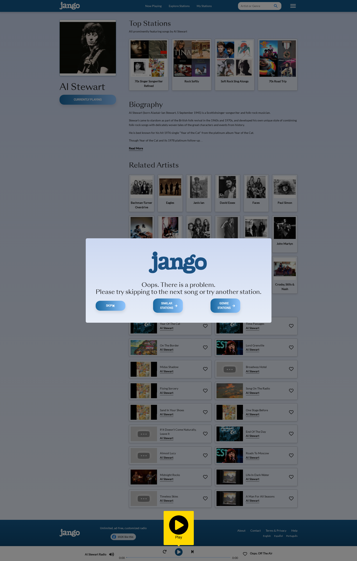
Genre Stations (224, 306)
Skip (109, 305)
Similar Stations (166, 306)
